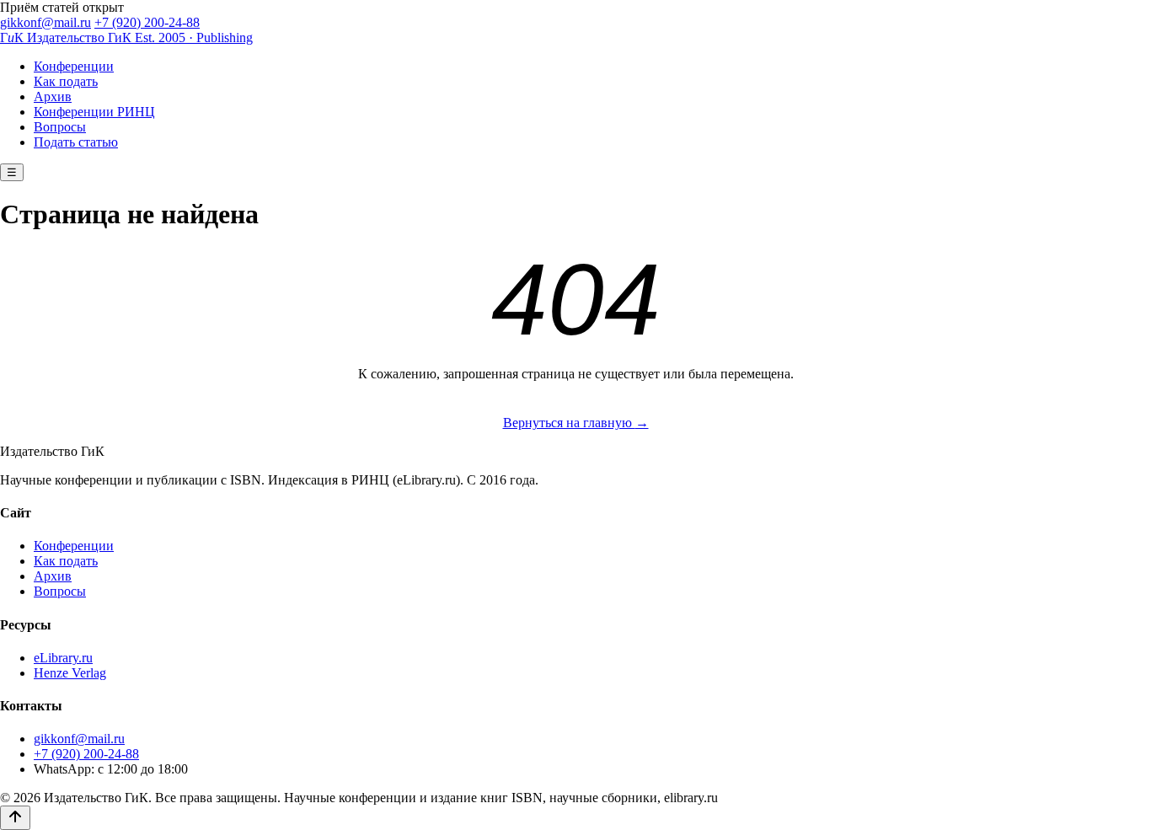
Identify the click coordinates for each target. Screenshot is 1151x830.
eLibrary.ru (63, 658)
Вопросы (60, 127)
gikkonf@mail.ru (45, 22)
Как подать (66, 81)
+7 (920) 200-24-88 (147, 22)
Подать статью (76, 142)
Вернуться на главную (576, 422)
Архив (53, 96)
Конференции (74, 66)
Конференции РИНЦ (94, 111)
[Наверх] (15, 818)
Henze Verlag (70, 673)
